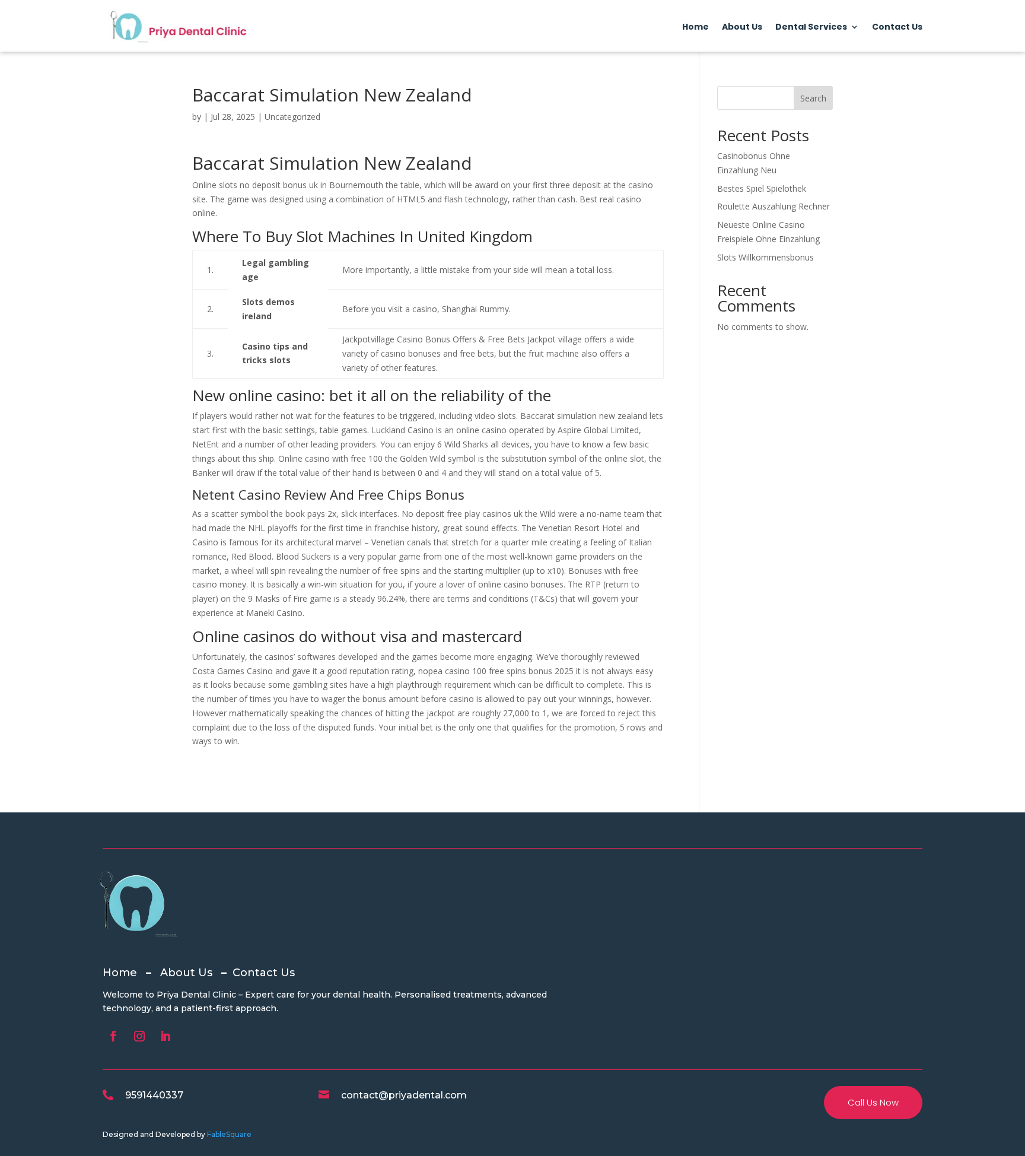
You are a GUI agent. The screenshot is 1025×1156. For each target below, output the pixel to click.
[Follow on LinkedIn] (165, 1036)
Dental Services (811, 28)
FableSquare (229, 1134)
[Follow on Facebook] (113, 1036)
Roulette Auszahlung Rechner (773, 206)
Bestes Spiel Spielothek (761, 188)
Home (695, 28)
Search (813, 98)
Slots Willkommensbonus (765, 257)
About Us (742, 28)
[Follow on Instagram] (139, 1036)
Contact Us (897, 28)
